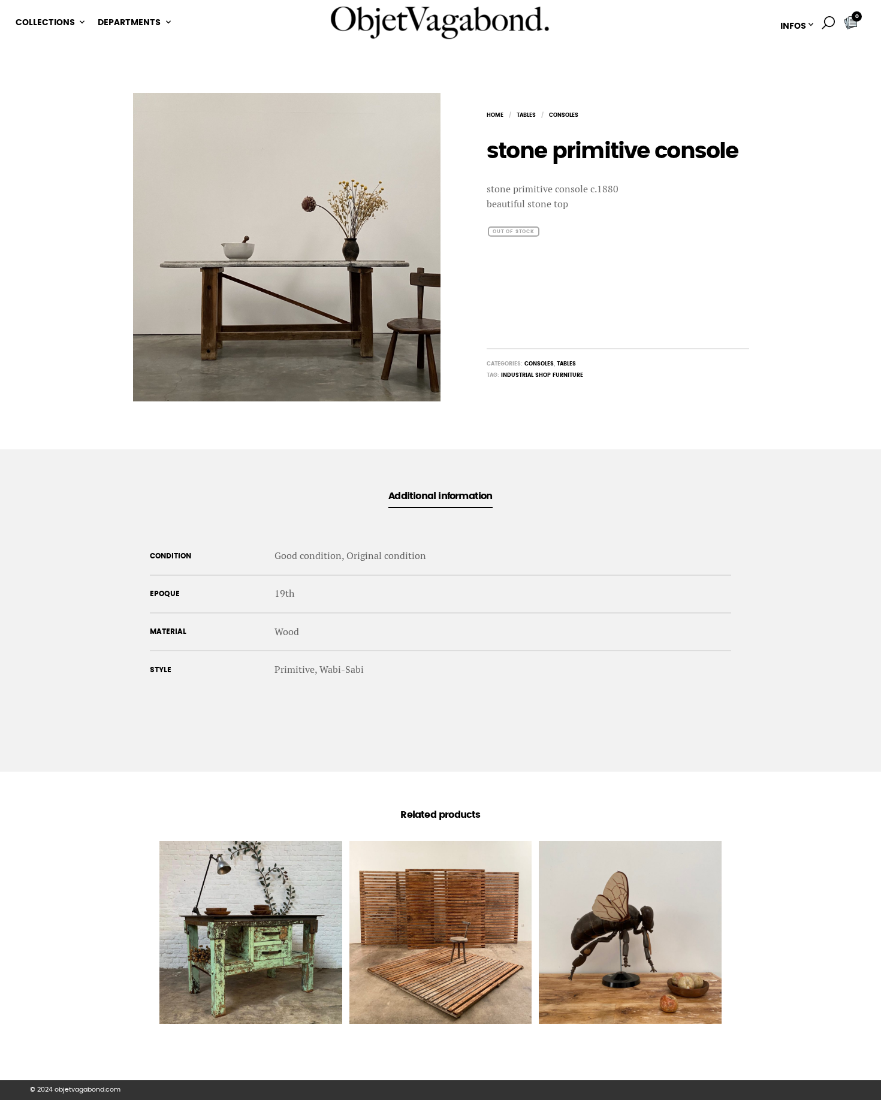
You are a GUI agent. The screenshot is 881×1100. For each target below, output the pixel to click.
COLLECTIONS (45, 23)
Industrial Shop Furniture (542, 375)
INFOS (793, 26)
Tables (526, 115)
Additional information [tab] (440, 496)
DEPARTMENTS (129, 23)
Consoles (563, 115)
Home (495, 115)
